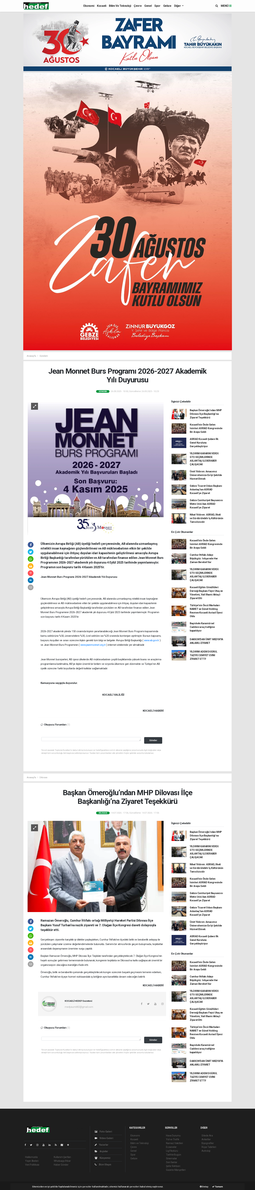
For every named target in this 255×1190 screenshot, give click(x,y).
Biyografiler (208, 1143)
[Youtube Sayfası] (44, 1145)
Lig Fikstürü (172, 1150)
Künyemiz (104, 1158)
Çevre (138, 5)
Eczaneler (171, 1147)
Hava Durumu (173, 1135)
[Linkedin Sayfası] (51, 1145)
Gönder (153, 740)
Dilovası (43, 777)
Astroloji (206, 1150)
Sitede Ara (207, 1135)
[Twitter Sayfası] (32, 1145)
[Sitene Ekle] (69, 1145)
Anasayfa (31, 356)
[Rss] (57, 1145)
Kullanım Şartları (62, 1157)
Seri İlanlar (171, 1162)
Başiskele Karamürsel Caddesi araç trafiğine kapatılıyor (202, 627)
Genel (148, 5)
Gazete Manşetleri (176, 1169)
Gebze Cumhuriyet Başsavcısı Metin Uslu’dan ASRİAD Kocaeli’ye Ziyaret (206, 504)
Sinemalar (171, 1158)
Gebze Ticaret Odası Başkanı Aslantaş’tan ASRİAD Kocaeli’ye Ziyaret (206, 489)
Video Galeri (106, 1138)
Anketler (206, 1139)
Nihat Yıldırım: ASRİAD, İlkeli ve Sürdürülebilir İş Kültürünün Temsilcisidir (206, 518)
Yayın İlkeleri (31, 1160)
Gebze (167, 5)
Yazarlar (103, 1144)
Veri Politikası (32, 1164)
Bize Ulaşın (104, 1164)
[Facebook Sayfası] (27, 1145)
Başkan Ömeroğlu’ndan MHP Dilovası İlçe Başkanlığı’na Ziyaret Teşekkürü (206, 414)
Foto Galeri (105, 1131)
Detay (205, 1186)
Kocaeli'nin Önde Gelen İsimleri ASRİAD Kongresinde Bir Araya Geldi (206, 428)
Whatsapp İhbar (62, 1160)
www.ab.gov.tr (151, 640)
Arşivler (103, 1151)
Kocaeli (101, 5)
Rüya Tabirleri (209, 1147)
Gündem (44, 356)
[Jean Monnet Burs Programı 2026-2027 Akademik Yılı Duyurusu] (96, 467)
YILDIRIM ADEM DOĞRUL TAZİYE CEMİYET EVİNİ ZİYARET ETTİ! (203, 655)
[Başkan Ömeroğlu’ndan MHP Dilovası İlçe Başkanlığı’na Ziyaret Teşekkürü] (96, 866)
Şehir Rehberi (173, 1166)
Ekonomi (88, 5)
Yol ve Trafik (172, 1139)
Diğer (178, 5)
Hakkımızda (31, 1157)
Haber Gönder (61, 1164)
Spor (157, 5)
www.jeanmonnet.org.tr (93, 644)
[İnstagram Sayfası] (38, 1145)
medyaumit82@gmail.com (79, 1007)
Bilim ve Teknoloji (120, 5)
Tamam (218, 1186)
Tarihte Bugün (173, 1154)
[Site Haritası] (63, 1145)
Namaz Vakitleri (174, 1143)
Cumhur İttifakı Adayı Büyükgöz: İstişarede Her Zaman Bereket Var (204, 558)
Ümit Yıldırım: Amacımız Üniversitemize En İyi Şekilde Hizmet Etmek (206, 475)
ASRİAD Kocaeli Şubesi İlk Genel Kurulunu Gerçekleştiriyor (204, 443)
